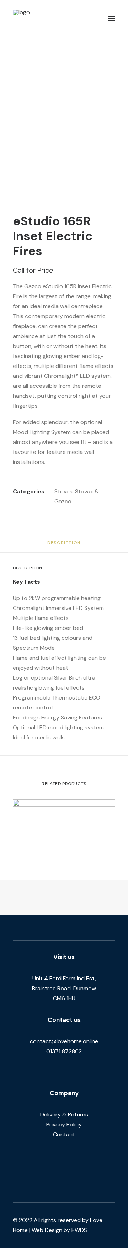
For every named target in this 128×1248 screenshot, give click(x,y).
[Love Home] (42, 18)
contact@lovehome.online (64, 1041)
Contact (64, 1134)
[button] (111, 18)
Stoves (63, 491)
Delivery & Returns (64, 1114)
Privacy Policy (64, 1124)
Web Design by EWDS (59, 1230)
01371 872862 (64, 1051)
